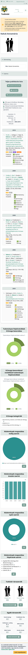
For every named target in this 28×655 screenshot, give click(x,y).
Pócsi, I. (8, 139)
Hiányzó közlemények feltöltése (14, 106)
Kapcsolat (10, 1)
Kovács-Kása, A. (16, 256)
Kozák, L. (8, 135)
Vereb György (20, 598)
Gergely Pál (7, 598)
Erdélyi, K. (9, 175)
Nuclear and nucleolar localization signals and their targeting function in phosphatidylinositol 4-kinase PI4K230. (14, 229)
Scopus (19, 152)
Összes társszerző (10, 605)
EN (24, 3)
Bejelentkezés (20, 1)
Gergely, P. (17, 179)
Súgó (3, 1)
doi (7, 152)
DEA (11, 152)
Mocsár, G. (15, 177)
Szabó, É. (8, 177)
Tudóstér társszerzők (14, 85)
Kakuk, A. (9, 137)
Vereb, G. (8, 222)
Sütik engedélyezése (20, 652)
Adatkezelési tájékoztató (8, 649)
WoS (15, 152)
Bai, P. (13, 175)
